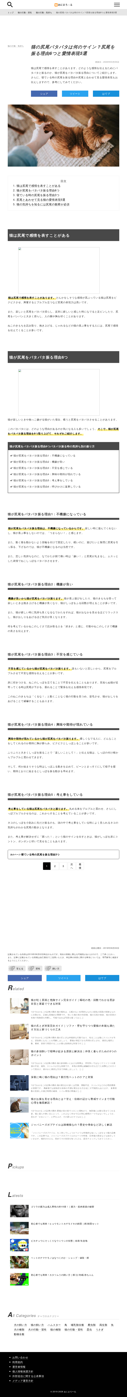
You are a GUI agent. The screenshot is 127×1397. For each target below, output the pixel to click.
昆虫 (89, 1329)
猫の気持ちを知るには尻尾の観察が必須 (43, 204)
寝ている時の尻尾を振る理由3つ (38, 195)
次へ (71, 865)
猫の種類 (55, 1329)
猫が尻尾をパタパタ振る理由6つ (38, 190)
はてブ (106, 93)
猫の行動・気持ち (16, 46)
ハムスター (54, 1325)
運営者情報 (19, 1366)
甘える (19, 968)
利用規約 (17, 1362)
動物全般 (19, 1334)
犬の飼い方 (20, 1325)
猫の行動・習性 (74, 1329)
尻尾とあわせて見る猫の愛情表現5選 (41, 199)
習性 (38, 968)
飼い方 (56, 968)
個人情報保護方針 (22, 1371)
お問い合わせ (20, 1357)
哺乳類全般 (77, 1325)
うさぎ (100, 1329)
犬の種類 (19, 1329)
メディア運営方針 (22, 1380)
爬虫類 (92, 1325)
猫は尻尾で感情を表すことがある (39, 185)
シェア (44, 93)
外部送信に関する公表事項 (28, 1376)
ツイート (75, 93)
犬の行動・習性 (37, 1329)
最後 (80, 865)
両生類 (103, 1325)
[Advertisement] (63, 910)
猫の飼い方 (37, 1325)
